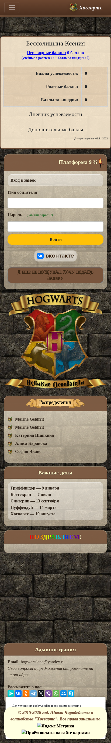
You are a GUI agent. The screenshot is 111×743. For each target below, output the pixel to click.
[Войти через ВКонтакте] (55, 256)
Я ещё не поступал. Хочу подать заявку (55, 275)
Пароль (30, 214)
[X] (41, 693)
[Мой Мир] (63, 693)
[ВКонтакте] (18, 693)
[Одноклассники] (26, 693)
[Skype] (71, 693)
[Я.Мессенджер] (11, 693)
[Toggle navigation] (11, 7)
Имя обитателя (22, 192)
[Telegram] (33, 693)
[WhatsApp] (56, 693)
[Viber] (48, 693)
